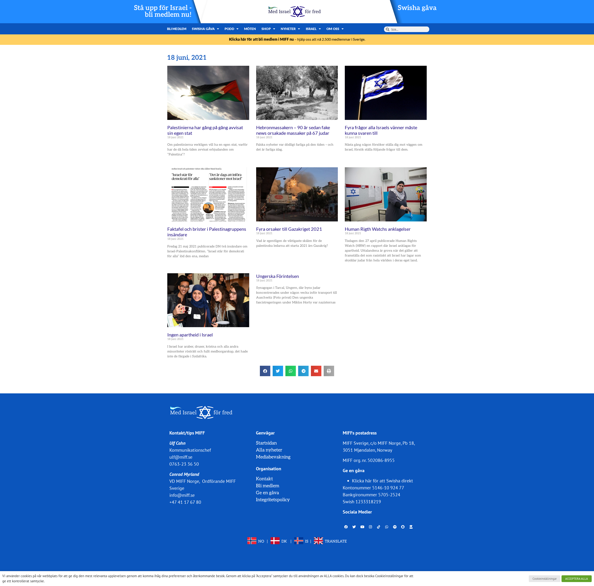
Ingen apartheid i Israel (190, 334)
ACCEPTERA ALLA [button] (576, 579)
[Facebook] (346, 526)
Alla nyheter (269, 450)
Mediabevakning (273, 457)
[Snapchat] (403, 526)
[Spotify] (394, 526)
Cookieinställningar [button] (545, 579)
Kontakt (264, 479)
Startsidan (266, 443)
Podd (229, 29)
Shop (266, 29)
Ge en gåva (267, 493)
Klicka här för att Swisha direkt (382, 481)
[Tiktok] (378, 526)
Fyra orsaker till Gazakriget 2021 (289, 229)
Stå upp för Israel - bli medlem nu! (163, 11)
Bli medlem (176, 29)
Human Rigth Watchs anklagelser (378, 229)
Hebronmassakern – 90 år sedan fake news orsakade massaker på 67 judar (293, 130)
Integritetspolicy (273, 500)
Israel (311, 29)
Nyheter (288, 29)
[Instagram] (370, 526)
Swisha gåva (417, 8)
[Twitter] (354, 526)
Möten (250, 29)
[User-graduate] (411, 526)
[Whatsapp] (386, 526)
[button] (265, 371)
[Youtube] (362, 526)
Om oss (332, 29)
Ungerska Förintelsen (277, 276)
